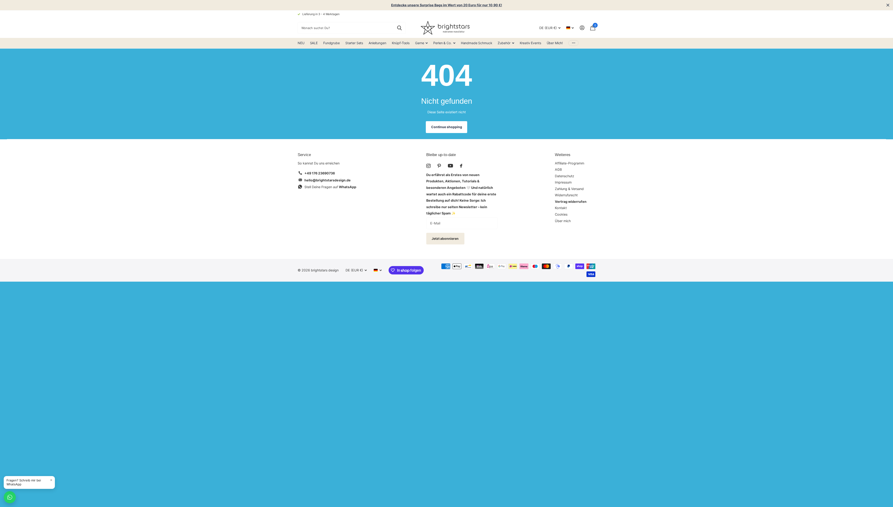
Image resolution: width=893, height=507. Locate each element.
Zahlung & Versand (569, 189)
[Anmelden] (582, 28)
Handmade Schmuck (476, 43)
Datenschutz (564, 176)
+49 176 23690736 (319, 173)
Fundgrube (331, 43)
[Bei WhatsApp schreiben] (10, 497)
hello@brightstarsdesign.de (327, 180)
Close (888, 5)
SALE (314, 43)
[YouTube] (450, 165)
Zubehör (504, 43)
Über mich (563, 221)
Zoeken (399, 28)
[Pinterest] (439, 166)
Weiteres (562, 155)
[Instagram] (428, 166)
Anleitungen (377, 43)
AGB (558, 169)
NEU (301, 43)
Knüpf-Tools (401, 43)
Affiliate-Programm (569, 163)
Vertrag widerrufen (570, 201)
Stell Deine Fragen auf (330, 187)
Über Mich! (555, 43)
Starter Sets (354, 43)
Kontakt (561, 208)
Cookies (561, 214)
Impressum (563, 182)
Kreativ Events (530, 43)
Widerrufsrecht (566, 195)
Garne (419, 43)
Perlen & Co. (442, 43)
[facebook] (461, 166)
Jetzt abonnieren (445, 238)
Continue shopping (446, 127)
